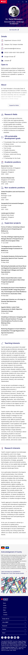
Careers (5, 612)
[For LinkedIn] (12, 637)
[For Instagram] (8, 637)
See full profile (13, 29)
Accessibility (4, 642)
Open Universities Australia (8, 647)
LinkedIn (6, 60)
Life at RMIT (5, 622)
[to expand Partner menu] (25, 629)
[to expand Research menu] (25, 626)
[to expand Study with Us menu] (25, 619)
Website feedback (12, 642)
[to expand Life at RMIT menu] (25, 622)
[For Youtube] (15, 637)
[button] (23, 1)
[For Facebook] (2, 637)
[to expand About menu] (25, 633)
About (3, 632)
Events (4, 605)
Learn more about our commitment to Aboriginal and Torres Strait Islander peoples (12, 572)
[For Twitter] (5, 637)
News (4, 603)
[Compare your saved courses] (19, 1)
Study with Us (5, 618)
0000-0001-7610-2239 (16, 52)
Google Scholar (8, 56)
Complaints (20, 642)
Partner (4, 629)
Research (4, 625)
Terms (19, 641)
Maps (4, 610)
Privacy (24, 641)
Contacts (5, 614)
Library (4, 607)
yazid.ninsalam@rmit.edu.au (12, 48)
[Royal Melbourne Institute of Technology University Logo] (3, 1)
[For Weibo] (18, 637)
